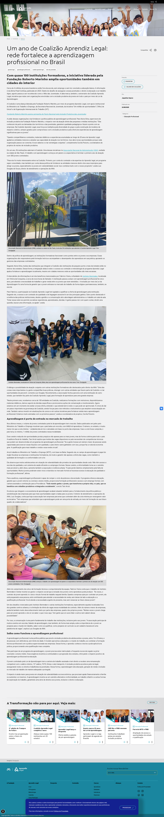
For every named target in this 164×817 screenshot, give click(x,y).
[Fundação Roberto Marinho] (13, 9)
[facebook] (139, 795)
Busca (152, 9)
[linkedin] (143, 795)
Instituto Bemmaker (90, 276)
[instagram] (143, 791)
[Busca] (155, 9)
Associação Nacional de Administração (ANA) (80, 150)
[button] (25, 742)
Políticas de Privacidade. (61, 811)
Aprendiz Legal (100, 9)
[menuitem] (153, 1)
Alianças (136, 9)
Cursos (128, 9)
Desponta (111, 9)
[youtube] (139, 791)
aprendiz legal (11, 69)
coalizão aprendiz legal (38, 69)
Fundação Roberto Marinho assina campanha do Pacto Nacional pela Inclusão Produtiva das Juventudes (46, 114)
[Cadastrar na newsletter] (155, 773)
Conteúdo (120, 9)
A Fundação (89, 9)
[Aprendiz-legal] (25, 9)
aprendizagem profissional (23, 69)
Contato (145, 9)
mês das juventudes (51, 69)
